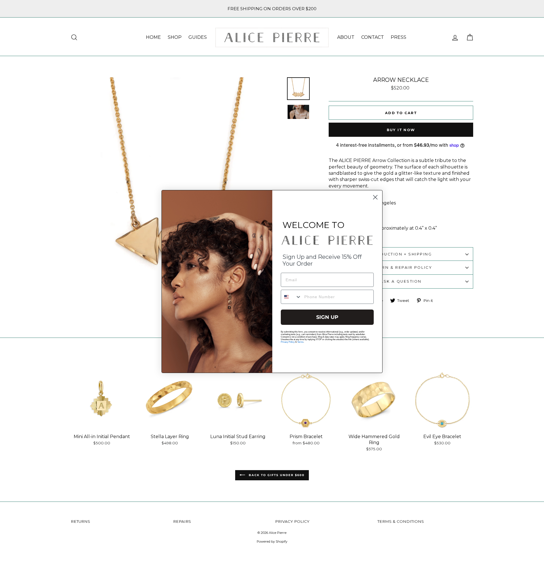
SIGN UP (327, 317)
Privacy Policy (288, 342)
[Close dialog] (375, 197)
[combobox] (291, 297)
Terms (300, 342)
